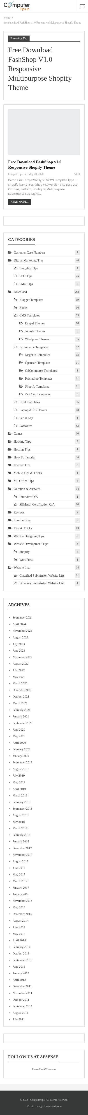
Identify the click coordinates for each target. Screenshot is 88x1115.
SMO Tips (26, 284)
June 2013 (19, 966)
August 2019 (20, 769)
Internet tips (22, 465)
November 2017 (22, 854)
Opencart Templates (37, 362)
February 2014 (21, 947)
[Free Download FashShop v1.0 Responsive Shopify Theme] (44, 132)
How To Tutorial (24, 457)
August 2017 (20, 861)
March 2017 (20, 881)
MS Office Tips (24, 481)
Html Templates (29, 402)
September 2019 (22, 762)
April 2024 (19, 624)
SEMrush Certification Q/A (37, 504)
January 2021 (21, 716)
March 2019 (20, 795)
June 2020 (19, 729)
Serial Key (26, 418)
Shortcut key (22, 520)
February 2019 (21, 802)
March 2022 (20, 683)
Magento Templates (37, 355)
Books (23, 307)
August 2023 (20, 637)
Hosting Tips (22, 449)
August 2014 (20, 920)
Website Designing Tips (29, 536)
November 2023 (22, 630)
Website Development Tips (31, 544)
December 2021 (22, 690)
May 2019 (19, 782)
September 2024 (22, 617)
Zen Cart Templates (37, 394)
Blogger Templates (31, 300)
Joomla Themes (35, 331)
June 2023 (19, 650)
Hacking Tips (22, 441)
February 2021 (21, 710)
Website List (22, 567)
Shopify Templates (37, 386)
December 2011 (22, 986)
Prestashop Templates (38, 378)
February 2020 (21, 749)
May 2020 (19, 736)
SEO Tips (25, 276)
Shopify (24, 552)
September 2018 (22, 808)
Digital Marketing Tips (28, 260)
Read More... (20, 201)
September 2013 (22, 960)
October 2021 (21, 696)
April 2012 (19, 979)
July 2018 (19, 821)
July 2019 (19, 775)
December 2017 (22, 848)
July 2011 (19, 1019)
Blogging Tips (28, 268)
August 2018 (20, 815)
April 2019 (19, 789)
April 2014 (19, 940)
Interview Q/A (28, 497)
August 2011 (20, 1012)
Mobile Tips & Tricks (28, 473)
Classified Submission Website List (41, 575)
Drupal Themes (35, 323)
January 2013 (21, 973)
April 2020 (19, 742)
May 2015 (19, 907)
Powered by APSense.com (44, 1069)
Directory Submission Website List (41, 583)
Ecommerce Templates (33, 347)
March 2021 (20, 703)
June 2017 (19, 868)
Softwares (25, 426)
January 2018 (21, 841)
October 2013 (21, 953)
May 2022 (19, 677)
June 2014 (19, 927)
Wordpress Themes (37, 339)
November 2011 (22, 993)
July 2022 (19, 670)
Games (18, 433)
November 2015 (22, 900)
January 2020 (21, 756)
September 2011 (22, 1006)
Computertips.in (53, 1106)
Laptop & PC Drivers (33, 410)
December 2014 (22, 914)
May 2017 (19, 874)
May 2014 (19, 933)
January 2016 (21, 894)
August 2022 (20, 663)
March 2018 (20, 828)
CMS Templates (29, 315)
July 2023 (19, 644)
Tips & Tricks (23, 528)
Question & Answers (27, 489)
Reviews (19, 512)
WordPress (26, 559)
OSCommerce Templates (41, 370)
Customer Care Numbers (29, 252)
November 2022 (22, 657)
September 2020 (22, 723)
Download (20, 292)
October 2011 (21, 999)
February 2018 (21, 835)
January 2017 (21, 887)
